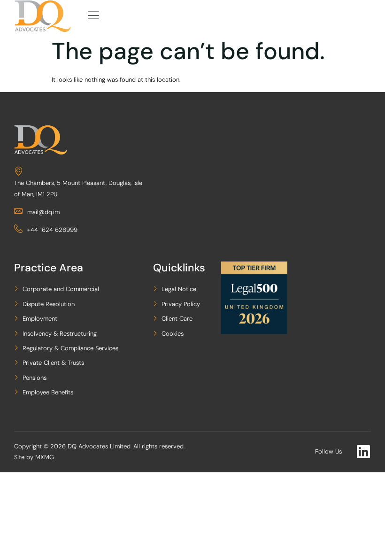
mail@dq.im (43, 212)
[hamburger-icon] (93, 16)
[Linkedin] (363, 451)
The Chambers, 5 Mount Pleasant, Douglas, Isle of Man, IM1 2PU (78, 188)
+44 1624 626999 (52, 230)
